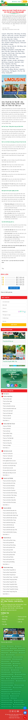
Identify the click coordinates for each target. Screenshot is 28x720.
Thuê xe (4, 646)
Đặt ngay (14, 324)
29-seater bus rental (6, 672)
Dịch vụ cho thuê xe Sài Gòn (8, 650)
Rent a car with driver (6, 676)
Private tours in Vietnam (7, 687)
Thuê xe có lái (22, 652)
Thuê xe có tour (22, 616)
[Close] (25, 337)
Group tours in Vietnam (20, 685)
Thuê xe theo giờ (14, 652)
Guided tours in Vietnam (7, 706)
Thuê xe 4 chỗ (11, 646)
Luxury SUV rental (6, 698)
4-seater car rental (19, 667)
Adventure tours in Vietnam (7, 689)
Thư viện (4, 624)
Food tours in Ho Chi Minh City (8, 682)
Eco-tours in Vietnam (18, 687)
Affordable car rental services (8, 674)
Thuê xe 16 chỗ (5, 648)
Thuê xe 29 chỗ (14, 648)
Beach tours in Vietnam (19, 702)
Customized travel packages (8, 685)
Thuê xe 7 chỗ (18, 646)
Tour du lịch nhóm (17, 663)
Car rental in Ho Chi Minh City (8, 667)
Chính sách (21, 619)
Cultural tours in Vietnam (21, 680)
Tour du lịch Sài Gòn (11, 654)
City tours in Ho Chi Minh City (17, 678)
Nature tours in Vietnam (19, 700)
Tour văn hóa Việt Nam (7, 659)
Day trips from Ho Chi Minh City (8, 680)
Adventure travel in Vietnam (8, 702)
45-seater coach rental (17, 672)
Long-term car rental (6, 693)
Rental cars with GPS (15, 695)
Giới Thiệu (5, 616)
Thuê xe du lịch (5, 652)
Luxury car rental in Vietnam (21, 674)
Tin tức (4, 621)
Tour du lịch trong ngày (7, 663)
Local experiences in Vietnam (19, 704)
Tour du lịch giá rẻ (6, 661)
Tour (3, 654)
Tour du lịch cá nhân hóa (7, 665)
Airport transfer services (17, 676)
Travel (8, 678)
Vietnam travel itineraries (7, 704)
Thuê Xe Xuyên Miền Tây (10, 352)
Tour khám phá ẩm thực (18, 659)
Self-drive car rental (16, 693)
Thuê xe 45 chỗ (22, 648)
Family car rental (6, 695)
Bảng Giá (4, 619)
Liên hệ (20, 621)
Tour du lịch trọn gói (15, 661)
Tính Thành (17, 717)
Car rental (16, 665)
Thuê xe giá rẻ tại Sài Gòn (20, 650)
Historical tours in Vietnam (7, 700)
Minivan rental (14, 698)
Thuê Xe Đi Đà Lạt (8, 332)
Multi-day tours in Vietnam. (19, 706)
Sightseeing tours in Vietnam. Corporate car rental (12, 691)
